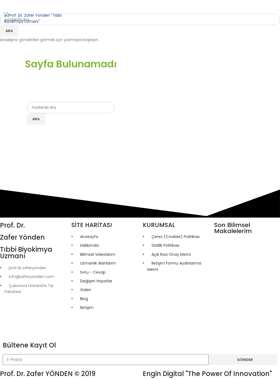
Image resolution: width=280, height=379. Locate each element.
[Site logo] (33, 18)
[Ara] (252, 18)
